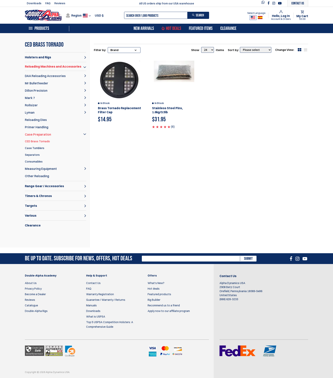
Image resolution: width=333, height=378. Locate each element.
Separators (32, 155)
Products (41, 28)
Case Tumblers (34, 148)
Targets (31, 206)
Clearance (228, 28)
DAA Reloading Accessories (45, 76)
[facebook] (268, 3)
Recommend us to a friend (164, 305)
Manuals (91, 305)
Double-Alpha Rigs (36, 311)
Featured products (159, 294)
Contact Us (93, 283)
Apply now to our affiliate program (169, 311)
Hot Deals (173, 28)
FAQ (47, 3)
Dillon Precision (36, 90)
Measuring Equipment (41, 169)
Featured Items (201, 28)
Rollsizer (31, 105)
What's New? (156, 283)
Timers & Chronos (38, 196)
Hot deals (154, 288)
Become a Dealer (35, 294)
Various (30, 215)
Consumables (34, 161)
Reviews (59, 3)
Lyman (29, 112)
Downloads (34, 3)
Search (200, 15)
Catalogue (31, 305)
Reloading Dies (36, 120)
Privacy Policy (33, 288)
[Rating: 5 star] (161, 126)
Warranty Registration (100, 294)
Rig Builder (154, 300)
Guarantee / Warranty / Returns (105, 300)
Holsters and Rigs (38, 57)
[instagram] (274, 3)
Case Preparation (38, 134)
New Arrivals (144, 28)
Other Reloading (37, 176)
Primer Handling (36, 127)
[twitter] (264, 3)
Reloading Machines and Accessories (53, 66)
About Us (31, 283)
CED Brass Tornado (37, 141)
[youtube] (280, 3)
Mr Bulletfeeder (36, 83)
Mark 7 (30, 98)
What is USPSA (95, 316)
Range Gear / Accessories (44, 186)
